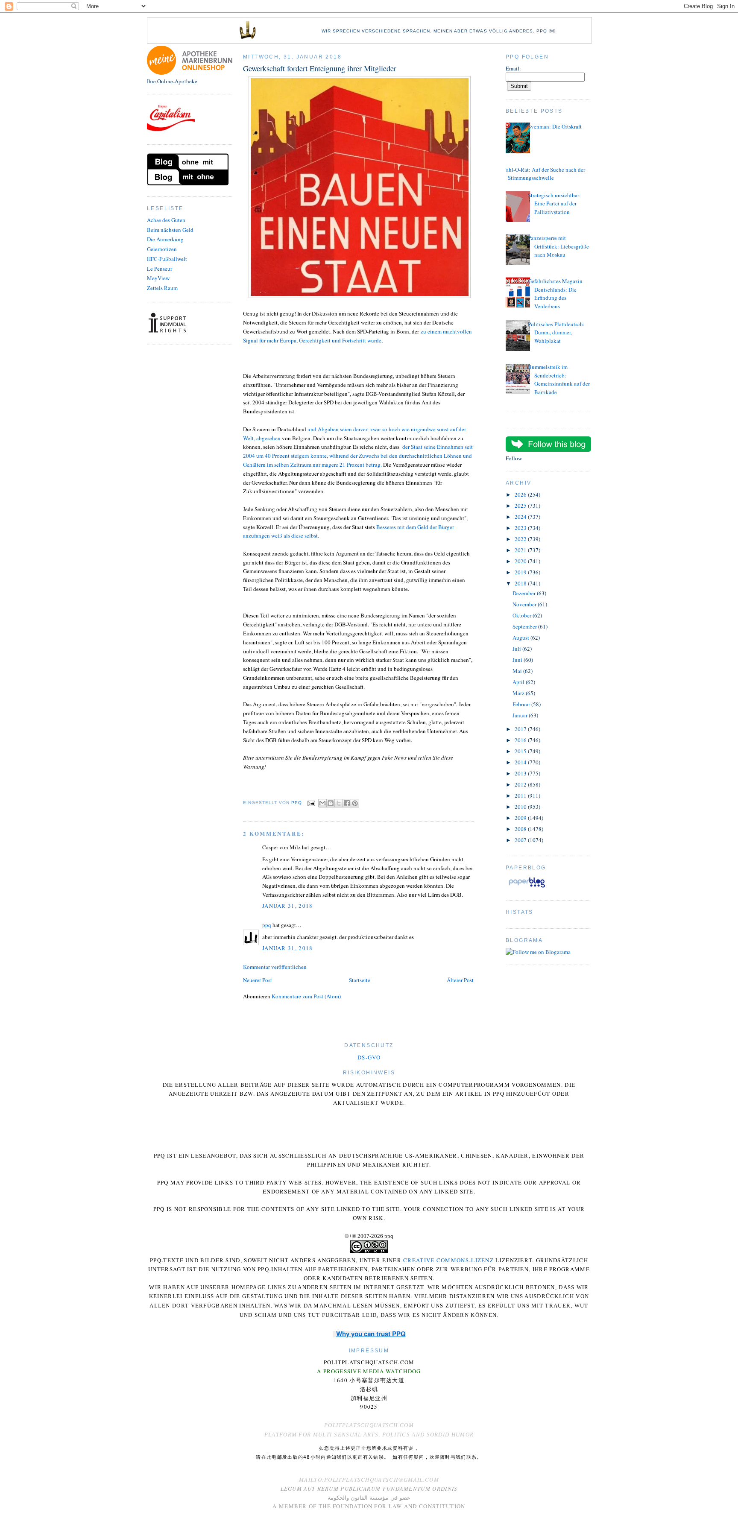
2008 (521, 829)
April (519, 682)
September (525, 626)
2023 (521, 528)
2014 (521, 762)
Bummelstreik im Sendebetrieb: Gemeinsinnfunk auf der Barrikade (559, 379)
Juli (517, 648)
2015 (521, 751)
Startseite (359, 980)
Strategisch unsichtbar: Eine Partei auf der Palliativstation (554, 203)
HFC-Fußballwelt (167, 259)
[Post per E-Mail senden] (311, 803)
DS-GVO (369, 1057)
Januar (520, 715)
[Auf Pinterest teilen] (355, 803)
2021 (521, 550)
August (521, 637)
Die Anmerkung (165, 239)
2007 (521, 840)
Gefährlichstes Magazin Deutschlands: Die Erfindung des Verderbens (555, 293)
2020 (521, 561)
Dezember (524, 593)
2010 (521, 806)
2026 (521, 494)
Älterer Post (460, 980)
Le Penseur (159, 268)
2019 (521, 572)
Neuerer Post (257, 980)
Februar (521, 704)
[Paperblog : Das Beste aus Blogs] (527, 887)
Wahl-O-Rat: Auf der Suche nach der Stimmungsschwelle (543, 174)
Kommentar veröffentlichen (275, 967)
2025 (521, 505)
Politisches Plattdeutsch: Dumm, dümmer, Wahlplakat (556, 332)
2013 (521, 773)
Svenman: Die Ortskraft (555, 126)
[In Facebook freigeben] (347, 803)
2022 (521, 539)
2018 (521, 583)
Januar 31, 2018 (287, 906)
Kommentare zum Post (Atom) (306, 996)
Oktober (522, 615)
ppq (266, 925)
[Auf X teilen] (338, 803)
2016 (521, 740)
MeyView (158, 278)
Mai (517, 671)
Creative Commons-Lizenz (448, 1260)
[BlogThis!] (330, 803)
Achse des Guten (166, 220)
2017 (521, 729)
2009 (521, 818)
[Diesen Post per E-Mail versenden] (322, 803)
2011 (521, 795)
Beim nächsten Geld (170, 230)
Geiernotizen (162, 249)
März (519, 693)
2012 (521, 784)
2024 (521, 517)
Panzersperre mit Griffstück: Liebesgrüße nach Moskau (558, 246)
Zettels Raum (162, 288)
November (525, 604)
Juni (518, 660)
